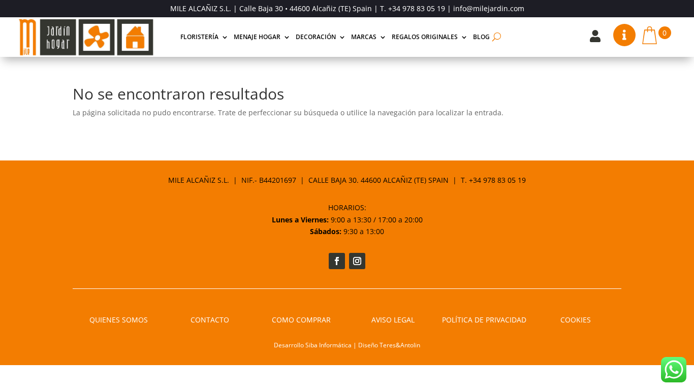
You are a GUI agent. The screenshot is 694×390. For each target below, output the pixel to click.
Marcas (363, 36)
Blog (481, 36)
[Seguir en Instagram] (357, 261)
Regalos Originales (425, 36)
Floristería (199, 36)
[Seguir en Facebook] (337, 261)
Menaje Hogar (257, 36)
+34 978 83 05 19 (416, 8)
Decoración (316, 36)
